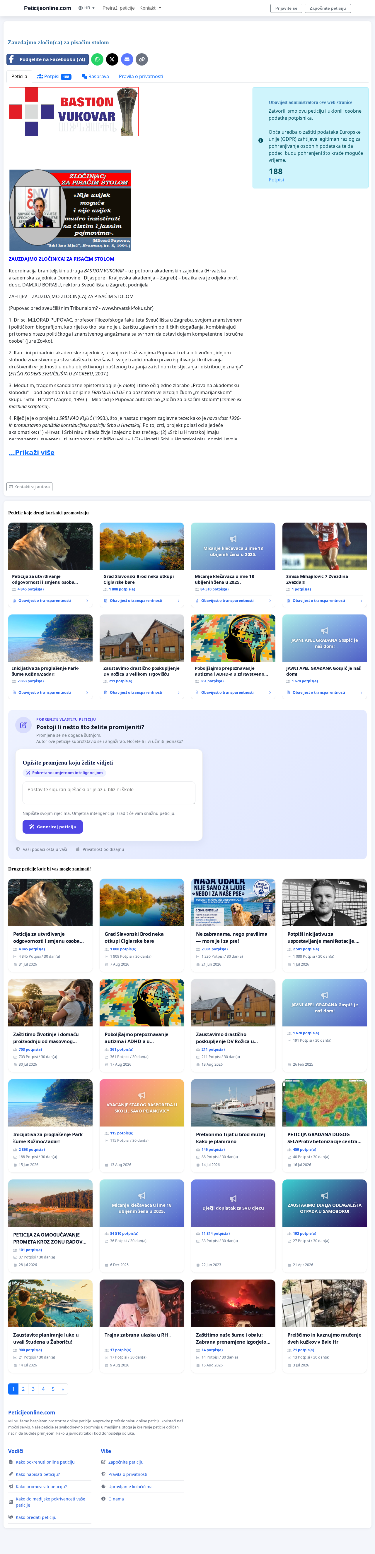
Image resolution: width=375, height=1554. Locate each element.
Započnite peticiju (328, 8)
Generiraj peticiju (56, 827)
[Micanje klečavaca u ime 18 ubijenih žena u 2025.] (233, 565)
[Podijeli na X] (112, 59)
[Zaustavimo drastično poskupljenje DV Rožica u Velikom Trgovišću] (142, 656)
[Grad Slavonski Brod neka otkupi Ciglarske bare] (142, 565)
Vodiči (15, 1451)
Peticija (19, 76)
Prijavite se (286, 8)
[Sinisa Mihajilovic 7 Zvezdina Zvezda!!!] (324, 565)
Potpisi (56, 76)
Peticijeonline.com (47, 8)
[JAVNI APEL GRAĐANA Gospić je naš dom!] (324, 656)
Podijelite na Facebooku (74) (52, 59)
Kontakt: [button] (148, 8)
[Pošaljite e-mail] (127, 59)
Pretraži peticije (119, 8)
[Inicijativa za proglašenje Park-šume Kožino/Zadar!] (50, 656)
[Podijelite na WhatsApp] (97, 59)
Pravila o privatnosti (141, 76)
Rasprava (98, 76)
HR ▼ (90, 8)
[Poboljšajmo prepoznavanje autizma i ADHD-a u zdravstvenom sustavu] (233, 656)
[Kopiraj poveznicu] (142, 59)
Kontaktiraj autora (32, 487)
